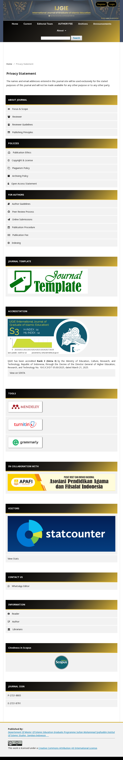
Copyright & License (22, 160)
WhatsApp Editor (20, 586)
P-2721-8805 (14, 695)
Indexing (16, 242)
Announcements (102, 23)
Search (76, 38)
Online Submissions (22, 219)
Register (101, 4)
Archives (83, 23)
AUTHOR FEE (65, 23)
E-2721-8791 (14, 703)
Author (15, 621)
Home (15, 23)
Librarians (17, 629)
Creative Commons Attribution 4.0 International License (67, 748)
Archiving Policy (20, 175)
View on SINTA (17, 372)
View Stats (13, 558)
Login (112, 4)
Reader (15, 613)
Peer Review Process (23, 211)
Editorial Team (45, 23)
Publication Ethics (22, 152)
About (60, 30)
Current (28, 23)
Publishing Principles (22, 132)
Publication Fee (20, 234)
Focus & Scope (20, 108)
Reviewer (17, 116)
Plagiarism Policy (21, 168)
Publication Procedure (23, 227)
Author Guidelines (21, 203)
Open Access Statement (24, 183)
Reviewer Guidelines (22, 124)
